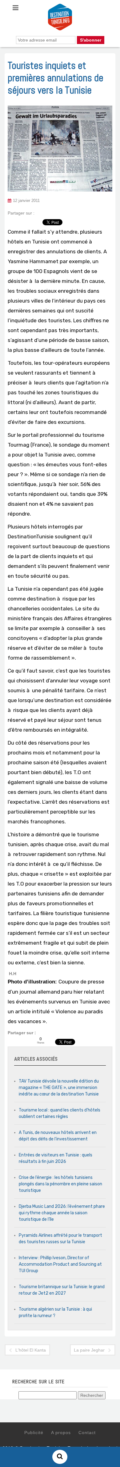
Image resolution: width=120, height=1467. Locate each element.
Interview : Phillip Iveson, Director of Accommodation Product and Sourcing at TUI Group (60, 1264)
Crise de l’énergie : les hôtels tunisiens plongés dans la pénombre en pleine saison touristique (60, 1184)
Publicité (33, 1432)
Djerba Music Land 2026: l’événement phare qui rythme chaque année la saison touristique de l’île (62, 1213)
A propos (61, 1432)
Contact (87, 1432)
